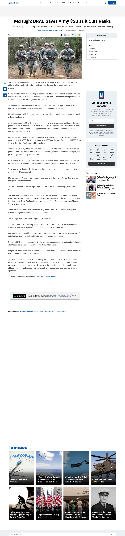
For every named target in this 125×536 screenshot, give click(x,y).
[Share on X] (65, 35)
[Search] (105, 2)
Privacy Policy (98, 133)
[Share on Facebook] (61, 35)
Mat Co (12, 35)
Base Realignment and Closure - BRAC (50, 30)
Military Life (88, 3)
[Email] (68, 35)
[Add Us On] (5, 83)
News (80, 3)
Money (52, 3)
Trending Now (91, 173)
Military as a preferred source (61, 296)
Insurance (35, 3)
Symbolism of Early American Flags (106, 194)
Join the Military (62, 3)
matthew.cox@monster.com (45, 277)
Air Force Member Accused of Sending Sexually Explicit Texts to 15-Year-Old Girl (107, 179)
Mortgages (43, 3)
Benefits (72, 3)
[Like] (5, 95)
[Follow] (5, 89)
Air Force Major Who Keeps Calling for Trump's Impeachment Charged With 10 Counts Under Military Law (106, 187)
